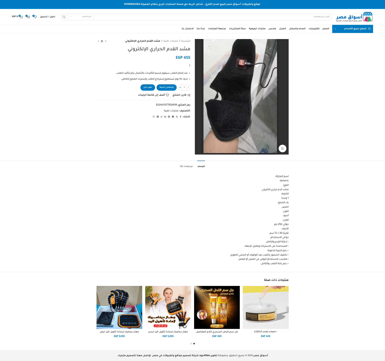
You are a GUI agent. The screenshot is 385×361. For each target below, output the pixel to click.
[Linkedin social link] (165, 117)
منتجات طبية (171, 41)
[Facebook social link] (180, 117)
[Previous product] (105, 41)
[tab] (201, 165)
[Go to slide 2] (191, 343)
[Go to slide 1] (194, 343)
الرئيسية (185, 41)
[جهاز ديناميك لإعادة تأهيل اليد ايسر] (168, 307)
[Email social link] (173, 117)
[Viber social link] (154, 117)
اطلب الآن (147, 88)
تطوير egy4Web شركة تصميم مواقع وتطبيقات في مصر (184, 355)
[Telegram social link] (158, 117)
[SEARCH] (64, 16)
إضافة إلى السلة (167, 88)
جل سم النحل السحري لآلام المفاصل (217, 332)
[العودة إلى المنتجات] (102, 41)
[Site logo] (354, 17)
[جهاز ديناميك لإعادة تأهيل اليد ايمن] (119, 307)
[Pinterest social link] (169, 117)
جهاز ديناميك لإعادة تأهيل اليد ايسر (168, 332)
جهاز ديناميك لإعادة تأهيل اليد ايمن (119, 332)
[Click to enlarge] (282, 148)
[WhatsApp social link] (161, 117)
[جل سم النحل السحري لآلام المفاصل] (217, 307)
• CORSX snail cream (265, 332)
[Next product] (98, 41)
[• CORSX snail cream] (266, 307)
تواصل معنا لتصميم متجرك (134, 355)
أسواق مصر (261, 355)
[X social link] (177, 117)
